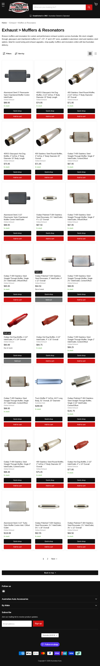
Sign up (38, 623)
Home (4, 23)
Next (53, 559)
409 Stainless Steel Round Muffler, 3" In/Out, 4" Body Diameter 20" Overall (48, 156)
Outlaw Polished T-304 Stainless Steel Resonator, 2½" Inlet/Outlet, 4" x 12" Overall (49, 217)
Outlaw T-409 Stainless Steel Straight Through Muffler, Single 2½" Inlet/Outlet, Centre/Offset (80, 278)
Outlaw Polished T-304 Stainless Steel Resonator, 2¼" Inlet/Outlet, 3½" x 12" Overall (81, 525)
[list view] (95, 53)
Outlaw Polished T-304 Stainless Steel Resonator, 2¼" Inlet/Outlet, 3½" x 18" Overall (48, 525)
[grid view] (90, 53)
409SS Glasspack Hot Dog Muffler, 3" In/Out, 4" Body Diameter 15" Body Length (14, 156)
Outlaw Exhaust (9, 100)
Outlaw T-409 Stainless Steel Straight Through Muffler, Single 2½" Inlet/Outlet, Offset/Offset (16, 278)
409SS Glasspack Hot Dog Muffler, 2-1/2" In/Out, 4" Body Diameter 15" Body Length (48, 94)
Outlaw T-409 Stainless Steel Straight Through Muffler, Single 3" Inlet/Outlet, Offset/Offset (81, 217)
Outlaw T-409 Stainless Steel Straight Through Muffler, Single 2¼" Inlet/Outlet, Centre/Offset (16, 400)
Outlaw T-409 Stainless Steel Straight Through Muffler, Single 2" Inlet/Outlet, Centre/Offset (81, 339)
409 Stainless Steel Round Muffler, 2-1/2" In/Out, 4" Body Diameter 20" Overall (81, 94)
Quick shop (17, 111)
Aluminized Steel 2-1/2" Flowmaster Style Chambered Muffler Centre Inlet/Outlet (16, 217)
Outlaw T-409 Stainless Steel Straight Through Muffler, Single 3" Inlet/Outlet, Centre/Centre (17, 464)
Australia (49, 635)
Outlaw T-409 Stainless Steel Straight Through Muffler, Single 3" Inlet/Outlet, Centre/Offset (81, 156)
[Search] (89, 7)
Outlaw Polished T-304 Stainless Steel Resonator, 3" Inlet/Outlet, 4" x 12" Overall (48, 278)
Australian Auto (40, 403)
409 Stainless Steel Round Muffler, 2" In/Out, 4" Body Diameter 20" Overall (50, 464)
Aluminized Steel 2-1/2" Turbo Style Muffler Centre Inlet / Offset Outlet (17, 525)
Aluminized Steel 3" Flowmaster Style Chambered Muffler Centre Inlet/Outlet (17, 94)
